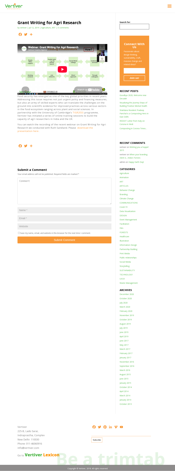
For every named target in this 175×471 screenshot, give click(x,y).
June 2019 (124, 332)
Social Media (125, 262)
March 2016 (125, 370)
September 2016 (127, 366)
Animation (124, 177)
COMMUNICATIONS (129, 202)
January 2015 (125, 383)
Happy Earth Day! (136, 162)
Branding (124, 194)
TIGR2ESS (78, 112)
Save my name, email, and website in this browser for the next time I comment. (55, 233)
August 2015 (125, 374)
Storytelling (124, 266)
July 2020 (124, 302)
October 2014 (126, 387)
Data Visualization (127, 211)
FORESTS (124, 232)
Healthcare (124, 236)
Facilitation (124, 224)
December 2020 (127, 294)
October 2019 (126, 319)
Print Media (125, 253)
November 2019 (127, 315)
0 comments (63, 27)
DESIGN (123, 215)
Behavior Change (127, 190)
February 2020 (126, 311)
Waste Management (129, 283)
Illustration (124, 240)
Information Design (128, 245)
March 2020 (125, 306)
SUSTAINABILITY (127, 270)
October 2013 (126, 404)
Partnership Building (128, 249)
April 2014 (124, 391)
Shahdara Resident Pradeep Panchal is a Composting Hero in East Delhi (134, 113)
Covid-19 (123, 207)
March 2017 (125, 349)
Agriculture (46, 27)
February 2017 (126, 353)
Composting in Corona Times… (133, 128)
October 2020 (126, 298)
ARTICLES (124, 186)
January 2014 (125, 399)
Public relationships (128, 257)
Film (121, 228)
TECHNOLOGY (126, 274)
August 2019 (125, 324)
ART (54, 27)
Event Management (128, 219)
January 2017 (125, 357)
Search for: (125, 22)
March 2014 (125, 395)
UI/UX (122, 278)
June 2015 (124, 378)
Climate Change (127, 198)
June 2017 (124, 340)
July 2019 (124, 328)
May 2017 (124, 345)
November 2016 (127, 361)
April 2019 (124, 336)
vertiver (23, 27)
